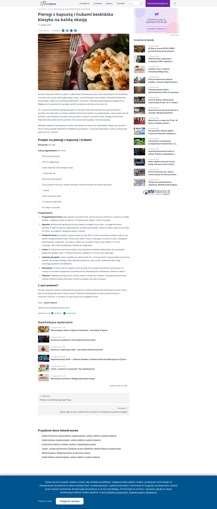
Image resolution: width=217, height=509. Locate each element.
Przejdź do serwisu (70, 501)
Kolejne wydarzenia (117, 386)
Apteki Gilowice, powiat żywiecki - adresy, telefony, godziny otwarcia (71, 440)
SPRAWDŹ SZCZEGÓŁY (156, 29)
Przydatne (84, 3)
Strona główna (42, 9)
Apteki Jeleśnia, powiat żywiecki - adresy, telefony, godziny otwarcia (71, 457)
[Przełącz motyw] (175, 3)
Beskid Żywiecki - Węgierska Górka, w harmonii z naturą (66, 452)
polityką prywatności (117, 492)
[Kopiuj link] (63, 30)
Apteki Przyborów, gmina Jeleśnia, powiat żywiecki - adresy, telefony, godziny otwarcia (79, 435)
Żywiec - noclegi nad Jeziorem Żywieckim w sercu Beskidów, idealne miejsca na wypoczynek (81, 448)
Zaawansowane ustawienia (143, 492)
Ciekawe (98, 3)
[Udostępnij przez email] (67, 30)
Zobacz (109, 3)
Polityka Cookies (45, 501)
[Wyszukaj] (141, 3)
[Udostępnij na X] (71, 30)
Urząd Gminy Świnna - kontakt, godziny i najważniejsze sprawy (69, 444)
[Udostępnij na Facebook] (75, 30)
